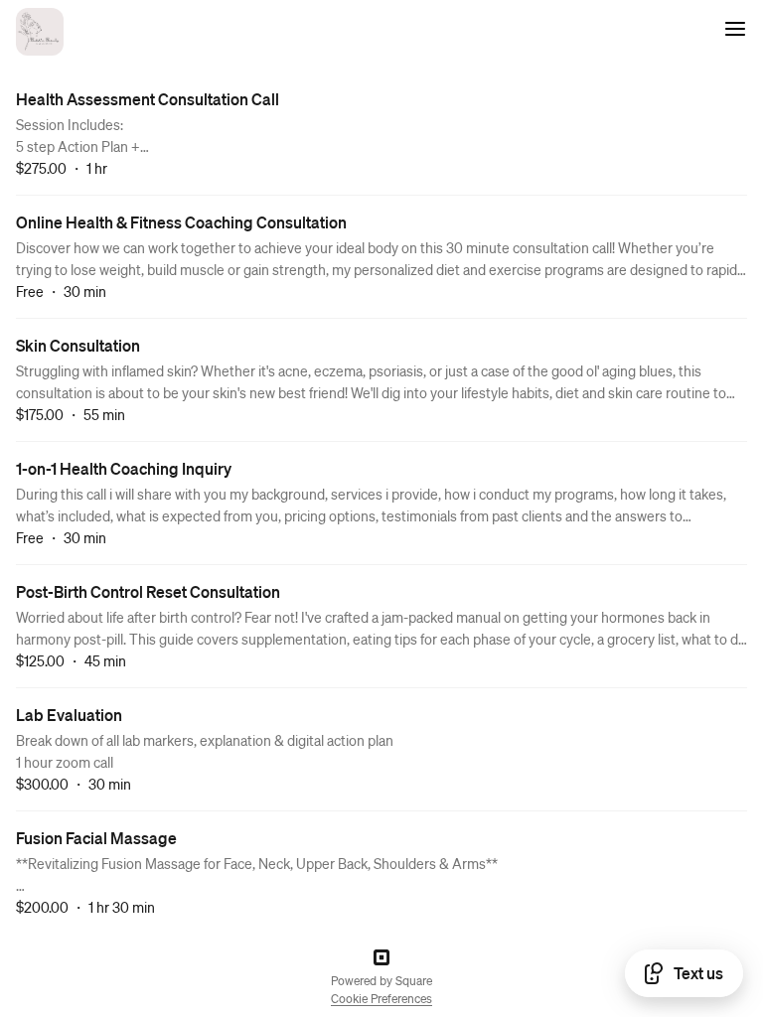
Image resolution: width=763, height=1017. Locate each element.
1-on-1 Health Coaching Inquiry (123, 468)
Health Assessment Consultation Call (147, 98)
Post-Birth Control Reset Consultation (148, 591)
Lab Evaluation (69, 714)
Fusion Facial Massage (96, 837)
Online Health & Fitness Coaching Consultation (181, 222)
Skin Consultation (78, 345)
